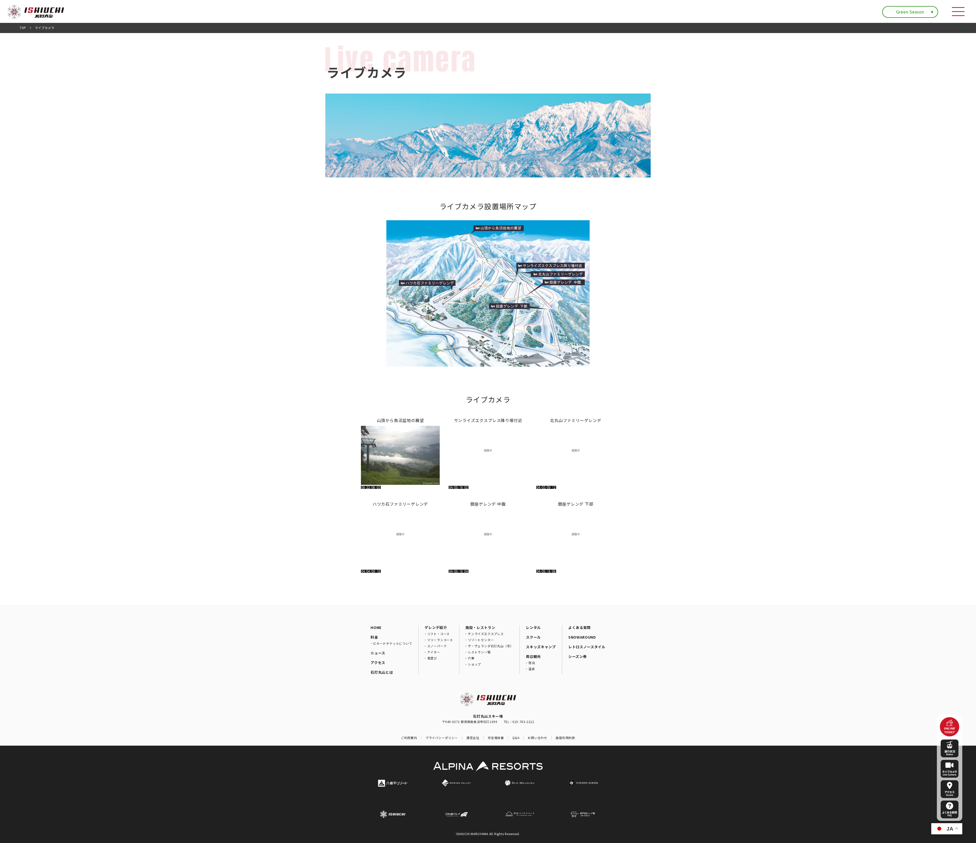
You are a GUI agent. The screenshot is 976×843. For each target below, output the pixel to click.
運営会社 (472, 738)
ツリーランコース (440, 639)
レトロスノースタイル (586, 647)
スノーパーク (437, 646)
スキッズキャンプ (541, 647)
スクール (533, 637)
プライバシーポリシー (441, 738)
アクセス (378, 662)
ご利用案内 (409, 738)
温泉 (531, 668)
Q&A (515, 738)
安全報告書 (496, 738)
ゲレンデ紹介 (436, 627)
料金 (374, 637)
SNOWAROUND (582, 637)
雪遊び (432, 658)
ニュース (378, 653)
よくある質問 (579, 627)
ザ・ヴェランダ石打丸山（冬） (490, 646)
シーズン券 (577, 656)
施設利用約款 (565, 738)
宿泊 (531, 662)
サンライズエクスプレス (486, 633)
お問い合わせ (537, 738)
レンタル (533, 627)
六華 (471, 658)
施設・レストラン (480, 627)
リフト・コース (438, 633)
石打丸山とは (382, 672)
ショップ (474, 664)
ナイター (433, 652)
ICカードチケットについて (392, 643)
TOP (23, 27)
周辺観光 (533, 656)
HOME (376, 627)
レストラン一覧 (479, 652)
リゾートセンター (481, 639)
